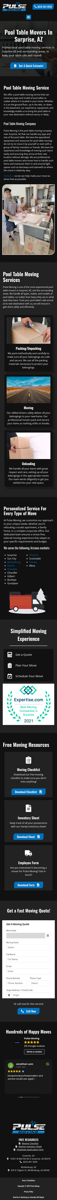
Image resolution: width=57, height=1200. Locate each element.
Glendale (12, 569)
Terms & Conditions (28, 1180)
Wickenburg (13, 562)
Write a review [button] (34, 1051)
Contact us (9, 175)
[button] (28, 17)
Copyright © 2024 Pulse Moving (28, 1186)
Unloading (28, 463)
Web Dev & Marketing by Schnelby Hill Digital (28, 1197)
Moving (28, 407)
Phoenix (33, 555)
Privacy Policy (28, 1191)
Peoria (10, 565)
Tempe (33, 562)
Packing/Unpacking (28, 348)
